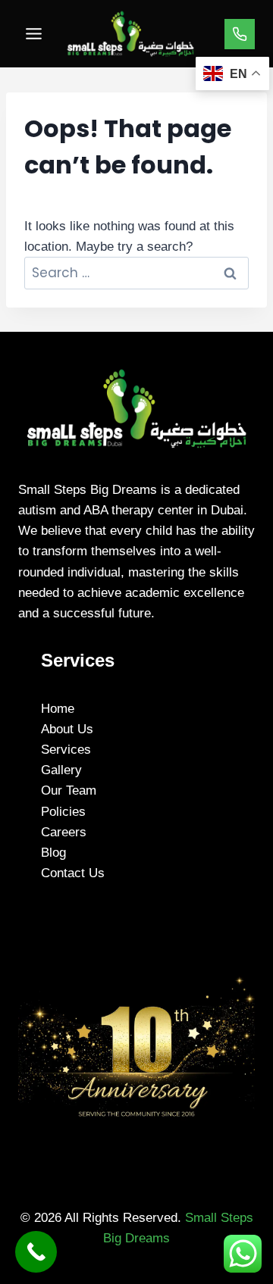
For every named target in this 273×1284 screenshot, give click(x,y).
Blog (53, 852)
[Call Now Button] (36, 1252)
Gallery (61, 770)
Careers (63, 832)
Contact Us (73, 873)
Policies (63, 811)
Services (66, 749)
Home (57, 708)
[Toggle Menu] (33, 33)
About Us (67, 729)
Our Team (68, 790)
